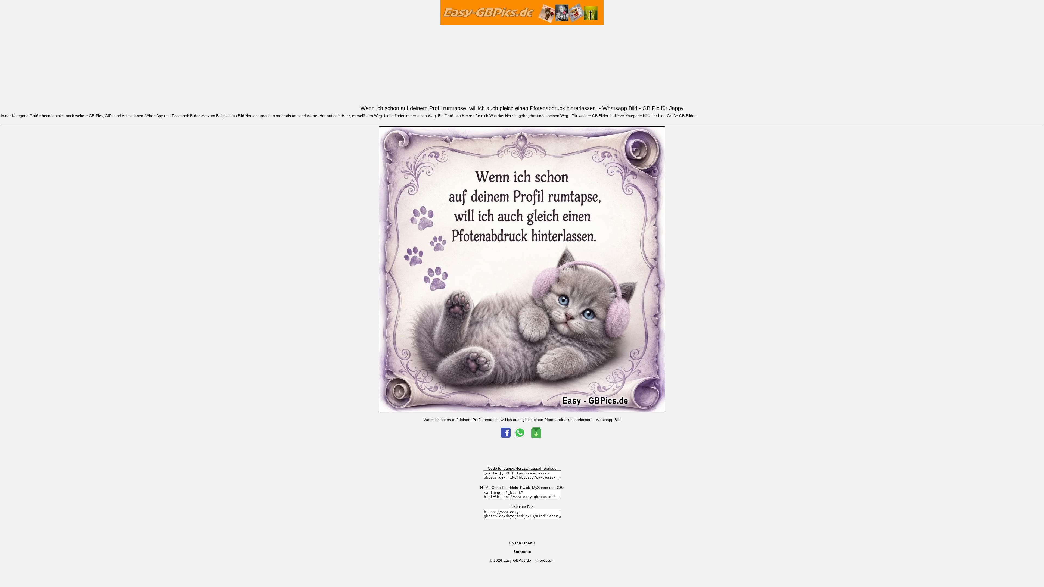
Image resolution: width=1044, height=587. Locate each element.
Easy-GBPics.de (517, 560)
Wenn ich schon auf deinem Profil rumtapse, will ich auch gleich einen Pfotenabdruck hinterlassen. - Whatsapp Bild (522, 419)
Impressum (545, 560)
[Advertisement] (522, 64)
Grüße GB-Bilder (681, 116)
